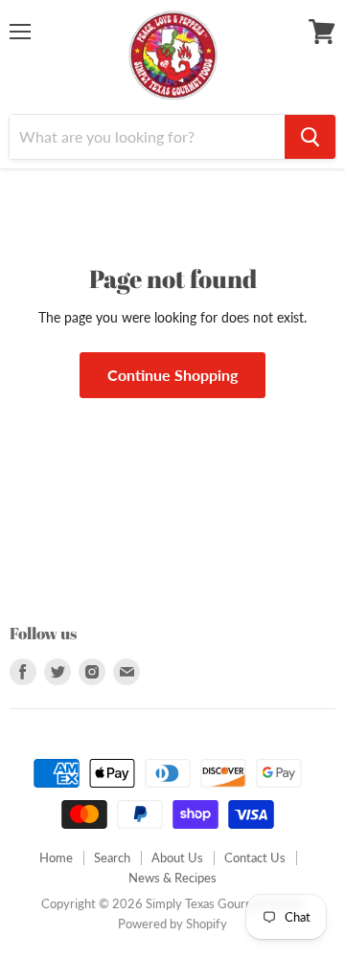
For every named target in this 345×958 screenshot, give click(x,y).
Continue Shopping (172, 375)
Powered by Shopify (172, 923)
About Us (177, 857)
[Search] (310, 137)
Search (112, 857)
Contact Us (255, 857)
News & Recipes (172, 877)
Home (56, 857)
